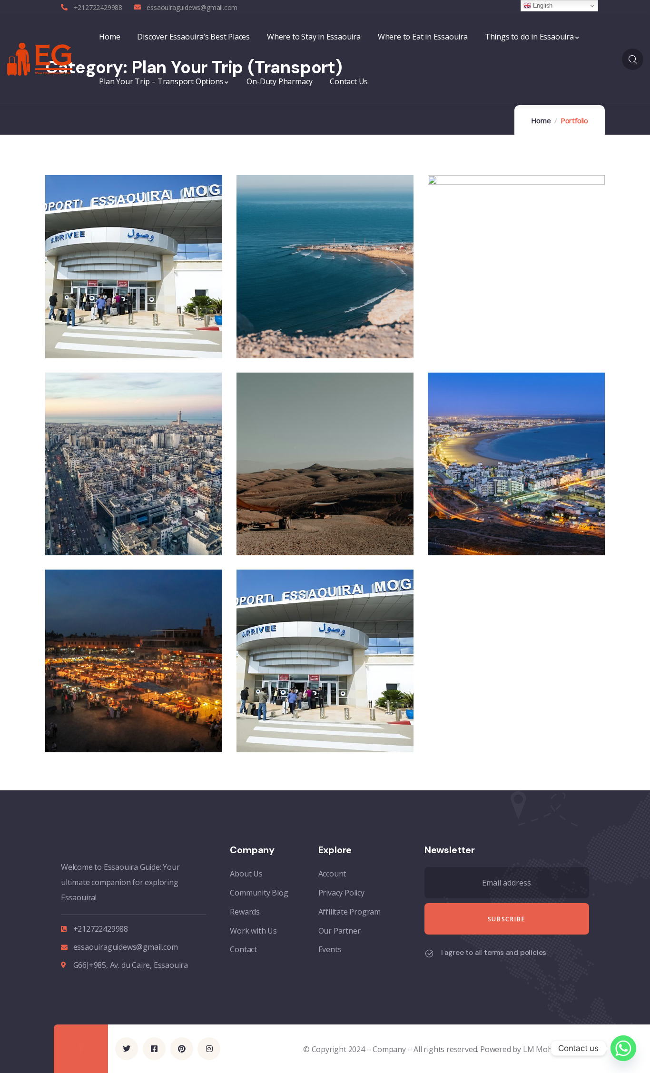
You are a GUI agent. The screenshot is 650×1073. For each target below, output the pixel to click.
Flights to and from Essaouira (113, 326)
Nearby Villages (296, 332)
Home (541, 120)
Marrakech (93, 727)
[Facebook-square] (154, 1040)
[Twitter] (126, 1040)
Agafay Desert (292, 530)
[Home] (39, 59)
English (541, 5)
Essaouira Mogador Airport (322, 727)
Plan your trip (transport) (113, 309)
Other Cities (478, 268)
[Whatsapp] (623, 1048)
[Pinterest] (181, 1040)
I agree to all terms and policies (493, 952)
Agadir (465, 530)
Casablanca (95, 530)
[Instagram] (208, 1040)
